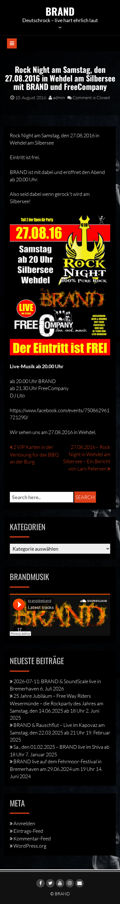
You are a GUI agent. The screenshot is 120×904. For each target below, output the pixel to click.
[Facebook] (40, 883)
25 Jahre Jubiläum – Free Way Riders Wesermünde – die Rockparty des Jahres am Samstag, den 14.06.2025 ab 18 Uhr (56, 703)
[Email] (79, 883)
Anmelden (24, 823)
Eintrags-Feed (28, 831)
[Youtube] (60, 883)
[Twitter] (50, 883)
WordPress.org (29, 846)
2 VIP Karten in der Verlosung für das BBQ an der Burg (34, 454)
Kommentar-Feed (32, 838)
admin (58, 97)
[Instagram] (70, 883)
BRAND (60, 11)
